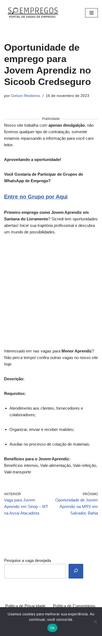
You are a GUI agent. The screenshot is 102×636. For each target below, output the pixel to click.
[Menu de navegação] (91, 12)
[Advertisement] (51, 295)
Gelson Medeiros (25, 96)
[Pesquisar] (76, 571)
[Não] (95, 621)
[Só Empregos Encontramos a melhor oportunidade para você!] (32, 13)
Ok (52, 628)
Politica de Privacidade (25, 606)
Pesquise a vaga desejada (27, 560)
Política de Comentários (74, 606)
